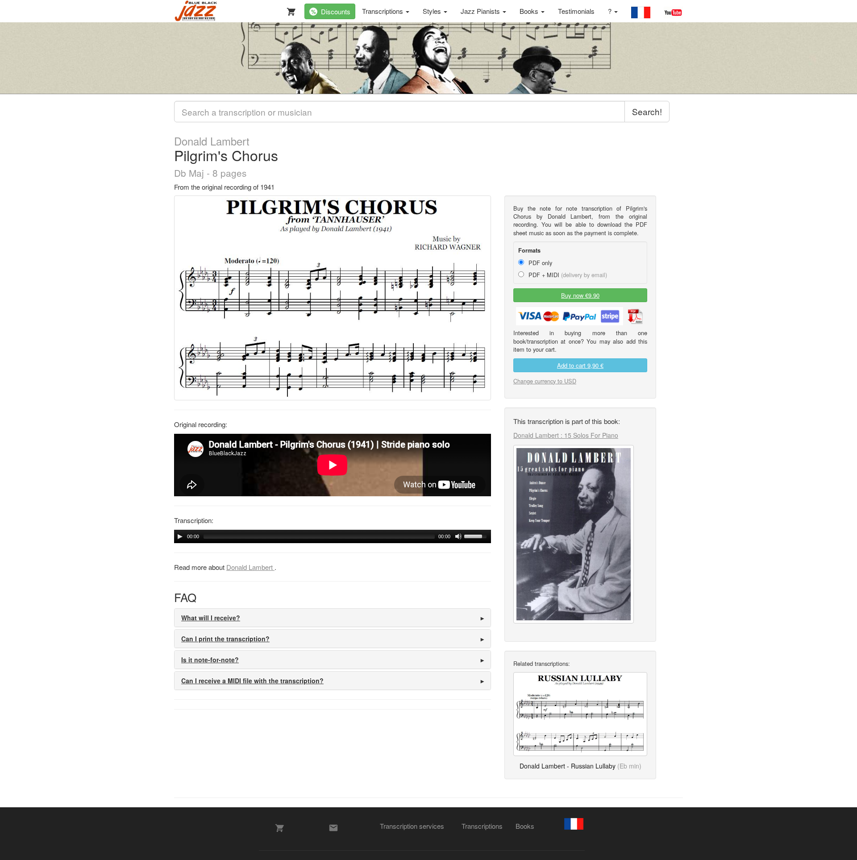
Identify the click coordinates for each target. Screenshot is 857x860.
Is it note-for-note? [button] (210, 659)
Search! (647, 111)
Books (530, 11)
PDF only (539, 262)
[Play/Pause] (179, 536)
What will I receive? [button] (210, 617)
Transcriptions (383, 11)
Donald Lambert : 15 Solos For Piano (565, 435)
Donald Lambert (212, 141)
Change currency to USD (544, 381)
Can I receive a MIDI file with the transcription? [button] (252, 680)
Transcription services (412, 826)
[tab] (333, 618)
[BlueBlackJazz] (196, 11)
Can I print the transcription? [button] (225, 638)
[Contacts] (333, 828)
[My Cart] (289, 10)
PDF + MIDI (567, 274)
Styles (433, 11)
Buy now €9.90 (580, 295)
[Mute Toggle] (458, 536)
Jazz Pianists (481, 11)
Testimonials (576, 11)
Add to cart (580, 365)
